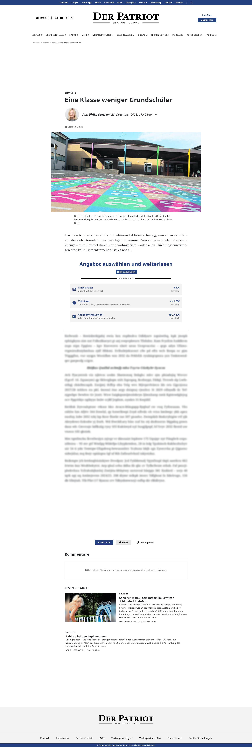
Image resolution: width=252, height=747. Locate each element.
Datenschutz (175, 738)
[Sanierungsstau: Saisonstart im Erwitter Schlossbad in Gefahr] (90, 607)
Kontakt (44, 738)
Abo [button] (119, 2)
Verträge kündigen (121, 738)
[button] (37, 34)
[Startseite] (126, 18)
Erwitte (46, 43)
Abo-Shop (207, 15)
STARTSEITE (104, 542)
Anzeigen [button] (130, 2)
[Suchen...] (191, 2)
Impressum (62, 738)
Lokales (36, 43)
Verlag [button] (168, 2)
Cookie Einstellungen (200, 738)
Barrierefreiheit (84, 738)
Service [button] (142, 2)
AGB (102, 738)
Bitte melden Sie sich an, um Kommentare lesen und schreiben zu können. (126, 570)
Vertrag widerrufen (150, 738)
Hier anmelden (126, 271)
